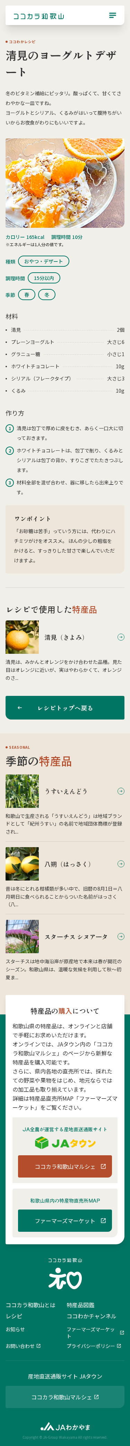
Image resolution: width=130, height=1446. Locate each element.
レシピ (14, 1316)
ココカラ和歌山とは (30, 1305)
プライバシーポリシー (91, 1345)
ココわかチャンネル (91, 1316)
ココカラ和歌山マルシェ (61, 1397)
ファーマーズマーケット (91, 1333)
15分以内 (44, 277)
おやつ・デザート (43, 261)
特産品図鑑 (80, 1305)
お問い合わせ (20, 1345)
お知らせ (15, 1329)
